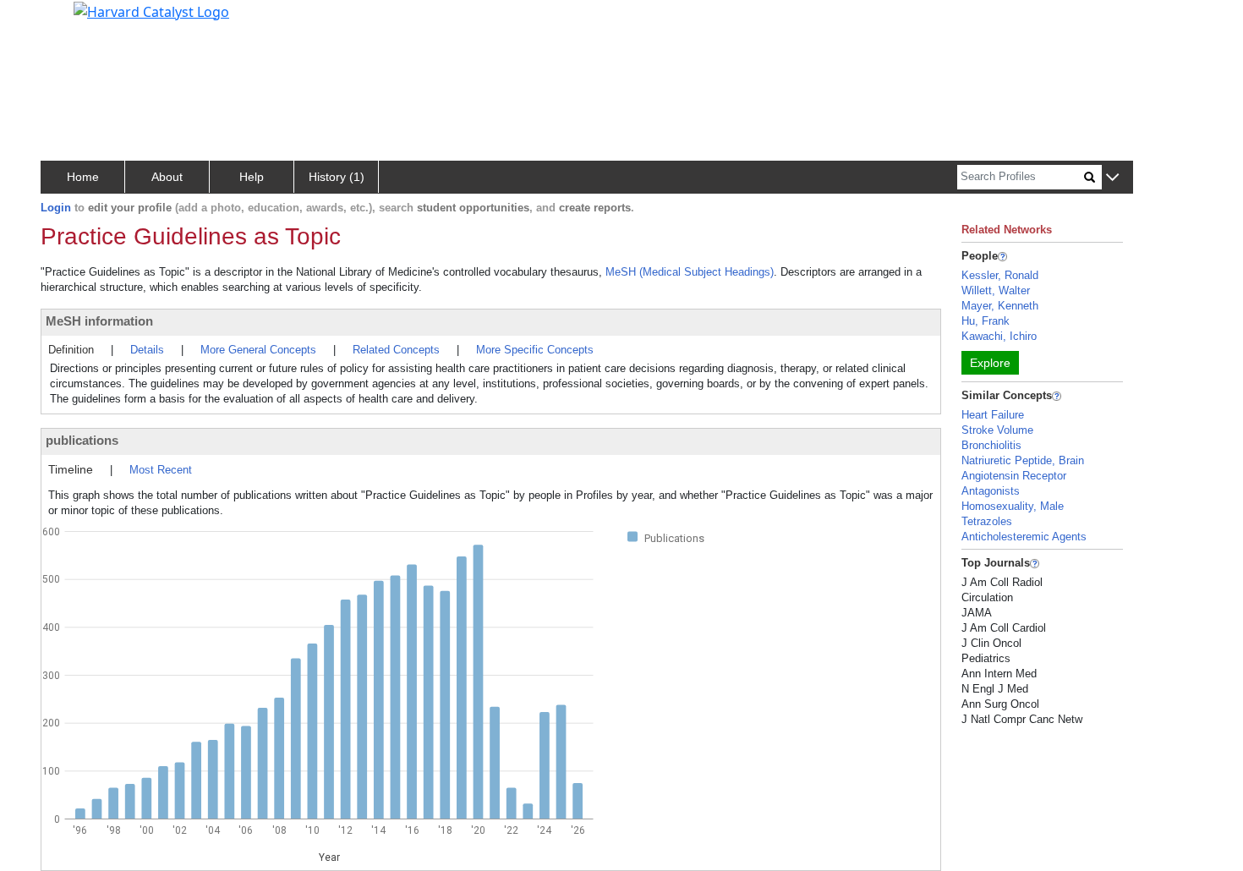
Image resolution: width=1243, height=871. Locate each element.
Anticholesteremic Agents (1024, 536)
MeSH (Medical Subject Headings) (689, 272)
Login (56, 207)
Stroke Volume (997, 430)
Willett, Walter (995, 290)
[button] (1112, 178)
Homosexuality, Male (1012, 506)
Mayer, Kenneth (999, 305)
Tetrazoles (986, 521)
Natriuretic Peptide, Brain (1022, 460)
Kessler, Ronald (999, 275)
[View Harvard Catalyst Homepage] (151, 10)
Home (83, 177)
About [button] (167, 177)
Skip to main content (71, 20)
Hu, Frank (985, 321)
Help (251, 177)
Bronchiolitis (991, 445)
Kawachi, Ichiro (999, 336)
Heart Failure (992, 414)
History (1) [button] (336, 177)
